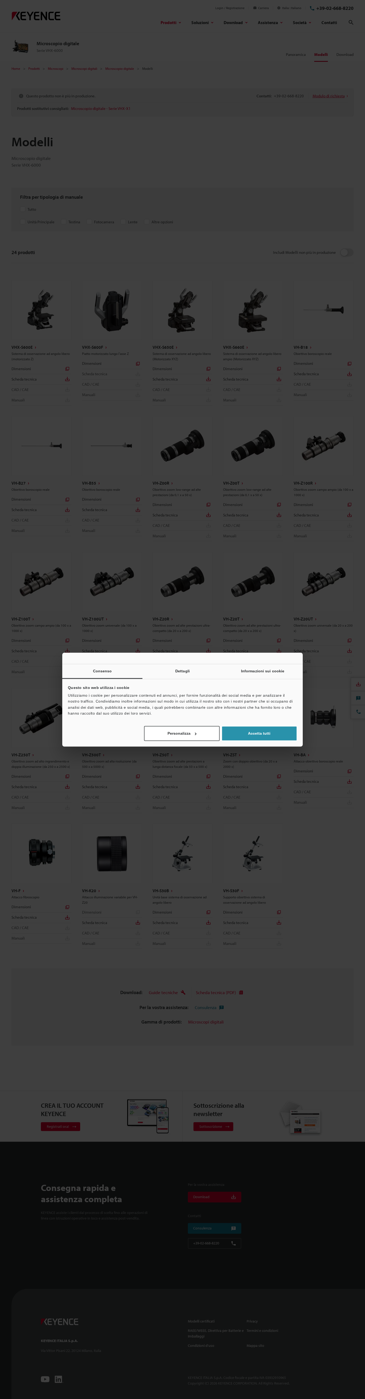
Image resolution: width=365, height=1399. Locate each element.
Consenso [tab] (102, 671)
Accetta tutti (259, 733)
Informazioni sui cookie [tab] (262, 671)
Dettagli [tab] (182, 671)
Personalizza (179, 733)
